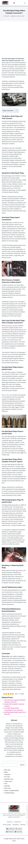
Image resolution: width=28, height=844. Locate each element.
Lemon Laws (8, 781)
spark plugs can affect (11, 325)
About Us (10, 822)
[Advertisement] (14, 41)
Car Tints (7, 776)
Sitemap (22, 824)
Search (22, 765)
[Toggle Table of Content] (16, 110)
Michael (7, 16)
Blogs (6, 772)
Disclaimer (16, 824)
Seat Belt (7, 786)
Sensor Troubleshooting (11, 790)
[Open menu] (24, 3)
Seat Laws (7, 788)
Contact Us (17, 822)
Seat (5, 783)
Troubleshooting (9, 793)
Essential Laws (8, 779)
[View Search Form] (14, 3)
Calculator (7, 774)
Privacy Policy (7, 824)
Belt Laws (7, 770)
